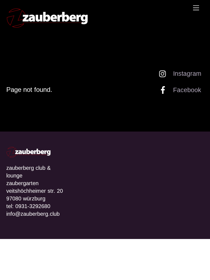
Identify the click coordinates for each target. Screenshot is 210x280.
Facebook (186, 90)
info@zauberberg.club (33, 214)
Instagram (186, 73)
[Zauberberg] (47, 26)
